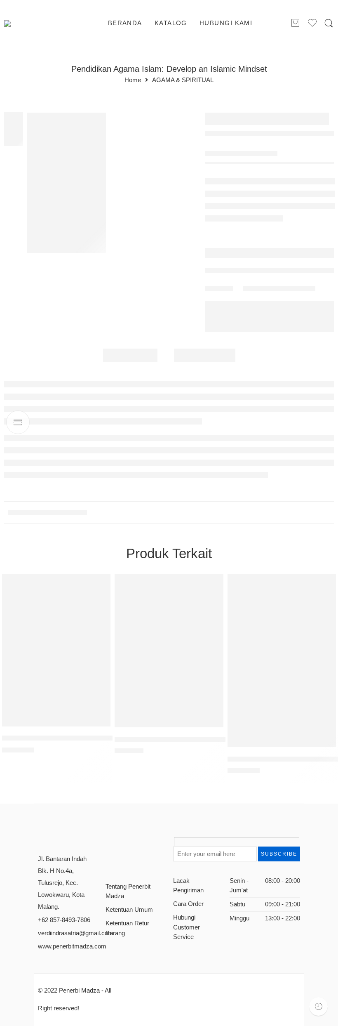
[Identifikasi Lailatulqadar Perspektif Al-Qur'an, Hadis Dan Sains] (56, 650)
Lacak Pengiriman (188, 885)
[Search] (329, 23)
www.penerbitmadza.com (72, 946)
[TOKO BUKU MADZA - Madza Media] (37, 23)
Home (132, 80)
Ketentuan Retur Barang (127, 928)
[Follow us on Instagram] (137, 844)
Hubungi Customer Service (186, 927)
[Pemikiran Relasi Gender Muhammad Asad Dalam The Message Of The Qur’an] (282, 660)
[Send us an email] (123, 844)
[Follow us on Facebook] (109, 844)
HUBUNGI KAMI (226, 23)
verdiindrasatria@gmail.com (75, 933)
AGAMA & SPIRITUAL (183, 80)
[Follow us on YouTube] (152, 844)
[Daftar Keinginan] (100, 584)
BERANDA (125, 23)
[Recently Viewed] (318, 1006)
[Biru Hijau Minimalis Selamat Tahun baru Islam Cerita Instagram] (66, 183)
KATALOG (171, 23)
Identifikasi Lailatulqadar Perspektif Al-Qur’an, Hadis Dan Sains (99, 738)
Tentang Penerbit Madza (128, 891)
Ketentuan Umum (129, 909)
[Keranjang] (295, 23)
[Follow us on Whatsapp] (109, 860)
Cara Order (188, 904)
